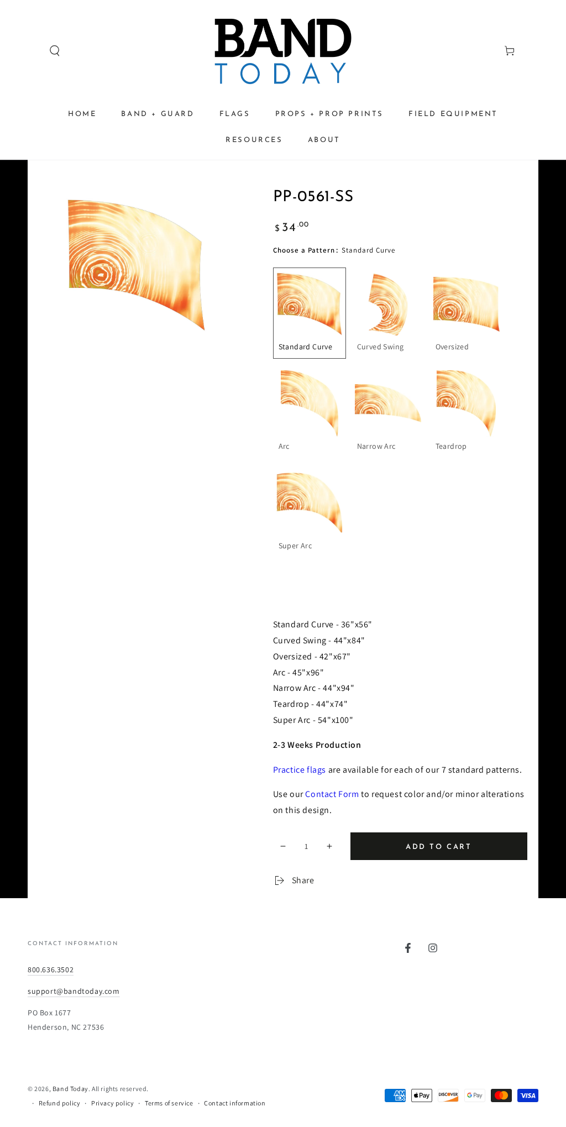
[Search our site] (33, 51)
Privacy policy (112, 1103)
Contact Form (332, 794)
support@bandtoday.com (74, 991)
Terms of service (169, 1103)
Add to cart (439, 847)
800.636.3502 (51, 969)
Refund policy (60, 1103)
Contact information (234, 1103)
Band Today (70, 1088)
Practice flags (299, 769)
